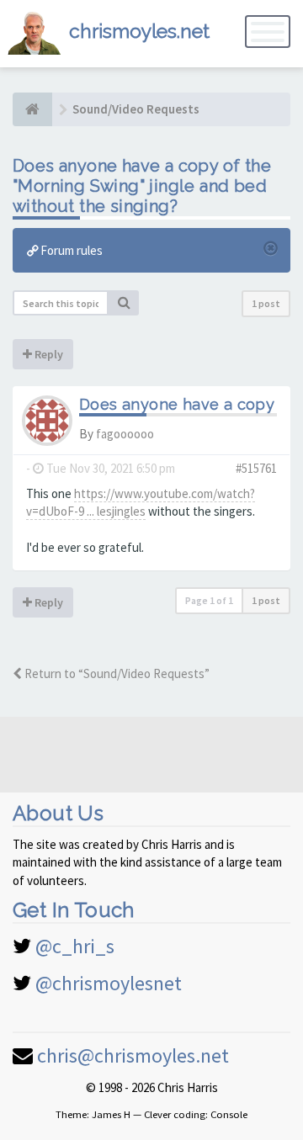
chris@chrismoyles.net (133, 1055)
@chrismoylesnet (108, 983)
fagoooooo (125, 434)
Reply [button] (47, 354)
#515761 (256, 468)
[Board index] (32, 109)
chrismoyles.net (139, 30)
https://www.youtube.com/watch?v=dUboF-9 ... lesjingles (140, 502)
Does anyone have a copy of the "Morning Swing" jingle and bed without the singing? (142, 186)
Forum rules (70, 250)
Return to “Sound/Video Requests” (116, 673)
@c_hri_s (74, 946)
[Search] (124, 302)
